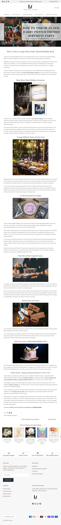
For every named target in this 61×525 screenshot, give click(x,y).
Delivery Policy (7, 493)
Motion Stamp (37, 407)
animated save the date (18, 391)
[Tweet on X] (7, 412)
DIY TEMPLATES (39, 14)
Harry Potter (14, 415)
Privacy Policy (6, 488)
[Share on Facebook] (9, 412)
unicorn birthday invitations (11, 379)
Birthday (9, 415)
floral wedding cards (50, 377)
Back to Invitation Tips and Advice (30, 419)
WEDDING (6, 14)
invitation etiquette (13, 384)
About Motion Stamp (37, 473)
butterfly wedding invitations (25, 379)
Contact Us (35, 471)
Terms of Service (7, 491)
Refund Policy (6, 496)
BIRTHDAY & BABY (27, 14)
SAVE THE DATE (16, 14)
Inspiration (34, 466)
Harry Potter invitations (37, 118)
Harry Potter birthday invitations (31, 72)
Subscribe (8, 480)
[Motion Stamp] (30, 8)
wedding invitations (28, 377)
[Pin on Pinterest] (11, 412)
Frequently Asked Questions (39, 468)
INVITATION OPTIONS (51, 14)
